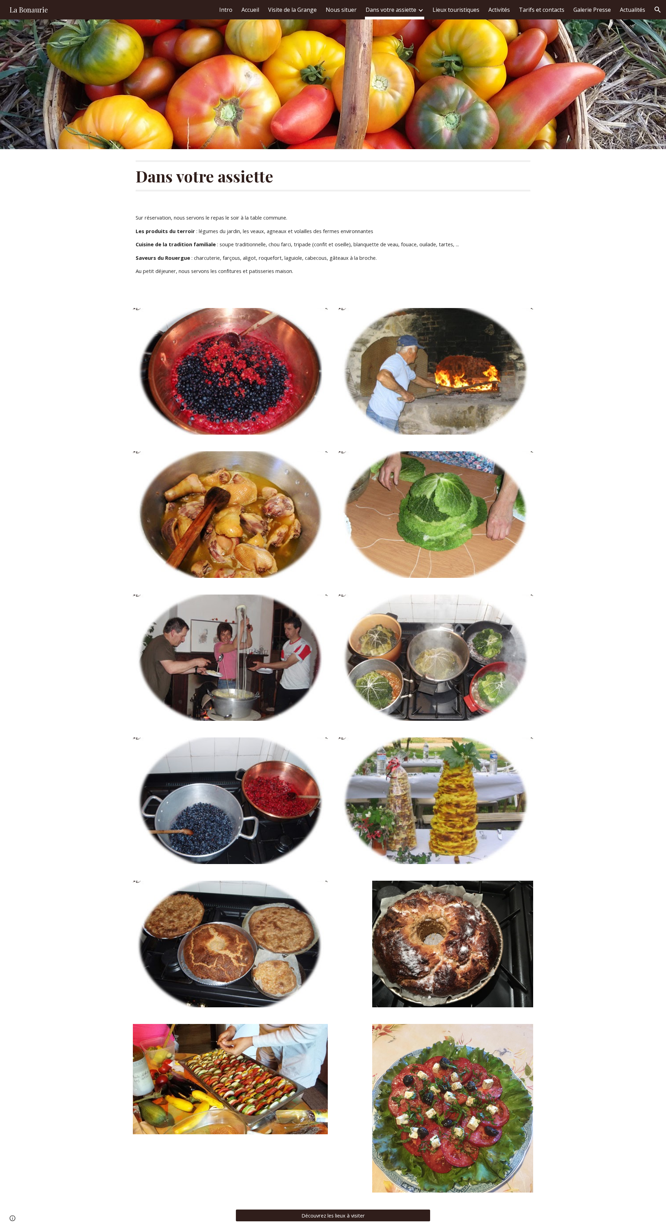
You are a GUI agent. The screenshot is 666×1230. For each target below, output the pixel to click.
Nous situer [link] (341, 10)
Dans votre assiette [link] (391, 10)
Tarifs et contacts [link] (541, 10)
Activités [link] (499, 10)
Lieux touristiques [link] (456, 10)
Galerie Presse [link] (592, 10)
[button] (657, 9)
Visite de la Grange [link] (292, 10)
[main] (333, 175)
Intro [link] (225, 10)
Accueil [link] (250, 10)
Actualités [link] (632, 10)
